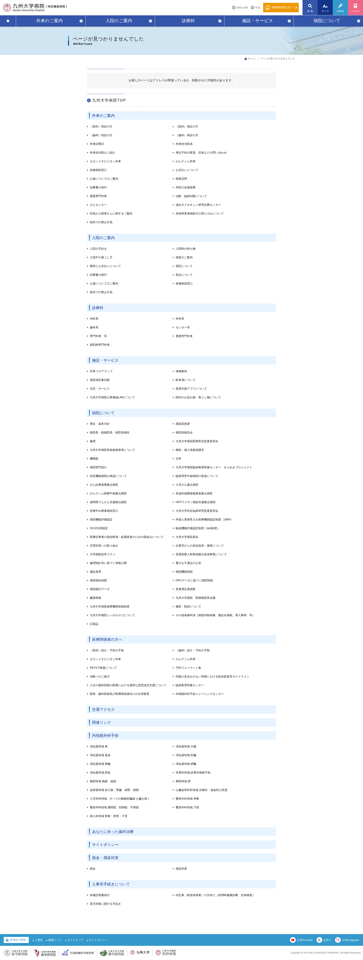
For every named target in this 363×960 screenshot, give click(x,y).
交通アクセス (103, 709)
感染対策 (181, 868)
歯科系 (94, 327)
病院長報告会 (184, 432)
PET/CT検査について (103, 667)
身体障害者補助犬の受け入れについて (200, 213)
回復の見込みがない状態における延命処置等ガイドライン (212, 676)
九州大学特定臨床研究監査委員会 (197, 510)
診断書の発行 (98, 187)
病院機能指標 (184, 571)
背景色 (340, 11)
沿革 (178, 458)
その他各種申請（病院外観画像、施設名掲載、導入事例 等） (215, 615)
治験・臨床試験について (191, 196)
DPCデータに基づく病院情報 (194, 580)
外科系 (180, 318)
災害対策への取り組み (104, 545)
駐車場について (185, 379)
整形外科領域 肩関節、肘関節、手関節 (114, 807)
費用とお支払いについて (105, 266)
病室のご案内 (184, 257)
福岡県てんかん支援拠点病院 (108, 502)
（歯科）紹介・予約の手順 (193, 650)
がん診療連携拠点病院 (104, 484)
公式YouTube (305, 939)
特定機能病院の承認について (108, 476)
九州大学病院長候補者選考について (112, 449)
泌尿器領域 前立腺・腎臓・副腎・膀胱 (114, 789)
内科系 (94, 318)
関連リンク (101, 722)
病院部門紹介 (98, 467)
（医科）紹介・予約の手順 (107, 650)
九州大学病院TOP (109, 100)
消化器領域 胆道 (100, 772)
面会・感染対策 (105, 858)
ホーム (251, 58)
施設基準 (95, 571)
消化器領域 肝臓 (186, 755)
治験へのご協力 (100, 676)
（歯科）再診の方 (187, 135)
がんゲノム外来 (185, 161)
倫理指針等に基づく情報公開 (108, 563)
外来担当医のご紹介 (102, 152)
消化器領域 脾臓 (100, 763)
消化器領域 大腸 (186, 746)
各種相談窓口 (98, 170)
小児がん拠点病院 (187, 484)
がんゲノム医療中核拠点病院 (108, 493)
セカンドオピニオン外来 (105, 161)
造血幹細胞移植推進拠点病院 (194, 493)
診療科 (188, 20)
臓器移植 (95, 597)
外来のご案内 (49, 20)
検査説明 (181, 178)
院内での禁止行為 (101, 222)
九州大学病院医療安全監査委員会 (197, 441)
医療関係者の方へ (107, 639)
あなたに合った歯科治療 (113, 832)
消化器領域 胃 (99, 746)
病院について (327, 20)
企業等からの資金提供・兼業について (200, 545)
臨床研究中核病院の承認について (197, 476)
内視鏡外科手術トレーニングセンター (200, 693)
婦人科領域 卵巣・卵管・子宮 (108, 816)
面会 (92, 868)
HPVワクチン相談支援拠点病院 (196, 502)
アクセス (355, 11)
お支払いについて (187, 170)
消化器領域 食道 (100, 755)
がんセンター (98, 204)
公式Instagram (350, 939)
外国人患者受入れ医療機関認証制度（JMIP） (204, 519)
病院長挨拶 (183, 423)
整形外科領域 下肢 (187, 807)
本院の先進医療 (185, 187)
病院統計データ (100, 589)
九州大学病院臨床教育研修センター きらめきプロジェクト (214, 467)
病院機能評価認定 (101, 519)
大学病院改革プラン (102, 554)
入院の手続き (98, 248)
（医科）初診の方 (101, 126)
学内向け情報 (18, 939)
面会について (184, 274)
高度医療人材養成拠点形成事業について (201, 554)
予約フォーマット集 (188, 667)
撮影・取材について (188, 606)
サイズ (325, 11)
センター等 (183, 327)
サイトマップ (75, 939)
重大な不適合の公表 (188, 563)
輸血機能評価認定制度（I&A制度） (198, 528)
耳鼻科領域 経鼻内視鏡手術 (193, 772)
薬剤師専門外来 (100, 344)
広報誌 (94, 623)
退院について (184, 266)
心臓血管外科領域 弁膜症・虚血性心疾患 (201, 789)
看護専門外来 (98, 196)
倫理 (92, 441)
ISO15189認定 (99, 528)
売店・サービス (100, 388)
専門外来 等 (98, 336)
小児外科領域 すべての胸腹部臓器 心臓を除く (120, 798)
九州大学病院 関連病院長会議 (195, 597)
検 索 (310, 11)
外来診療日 (97, 143)
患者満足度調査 (185, 589)
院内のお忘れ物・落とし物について (198, 397)
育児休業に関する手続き (105, 903)
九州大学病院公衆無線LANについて (112, 397)
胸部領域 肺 (183, 781)
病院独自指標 (98, 580)
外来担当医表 (184, 143)
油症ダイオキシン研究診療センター (198, 204)
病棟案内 (181, 371)
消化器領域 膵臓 (186, 763)
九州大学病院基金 (187, 536)
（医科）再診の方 (187, 126)
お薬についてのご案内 (104, 178)
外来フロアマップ (101, 371)
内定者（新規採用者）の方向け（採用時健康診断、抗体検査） (215, 895)
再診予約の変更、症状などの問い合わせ (201, 152)
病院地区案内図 (100, 379)
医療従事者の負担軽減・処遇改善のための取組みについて (127, 536)
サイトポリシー (105, 845)
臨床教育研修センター (190, 685)
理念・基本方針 (100, 423)
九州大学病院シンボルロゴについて (112, 615)
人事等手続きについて (111, 884)
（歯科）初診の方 (101, 135)
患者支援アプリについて (191, 388)
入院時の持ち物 (185, 248)
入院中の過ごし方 (101, 257)
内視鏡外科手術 (105, 735)
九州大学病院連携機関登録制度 (110, 606)
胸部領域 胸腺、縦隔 (103, 781)
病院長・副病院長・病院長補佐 (110, 432)
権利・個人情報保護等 (190, 449)
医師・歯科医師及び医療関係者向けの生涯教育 (119, 693)
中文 (257, 7)
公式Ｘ (327, 939)
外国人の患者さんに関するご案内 (111, 213)
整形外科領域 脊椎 (187, 798)
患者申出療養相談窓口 (104, 510)
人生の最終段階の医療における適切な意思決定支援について (128, 685)
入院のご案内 (119, 20)
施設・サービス (257, 20)
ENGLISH (242, 7)
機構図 (94, 458)
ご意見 (39, 939)
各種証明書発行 (100, 895)
